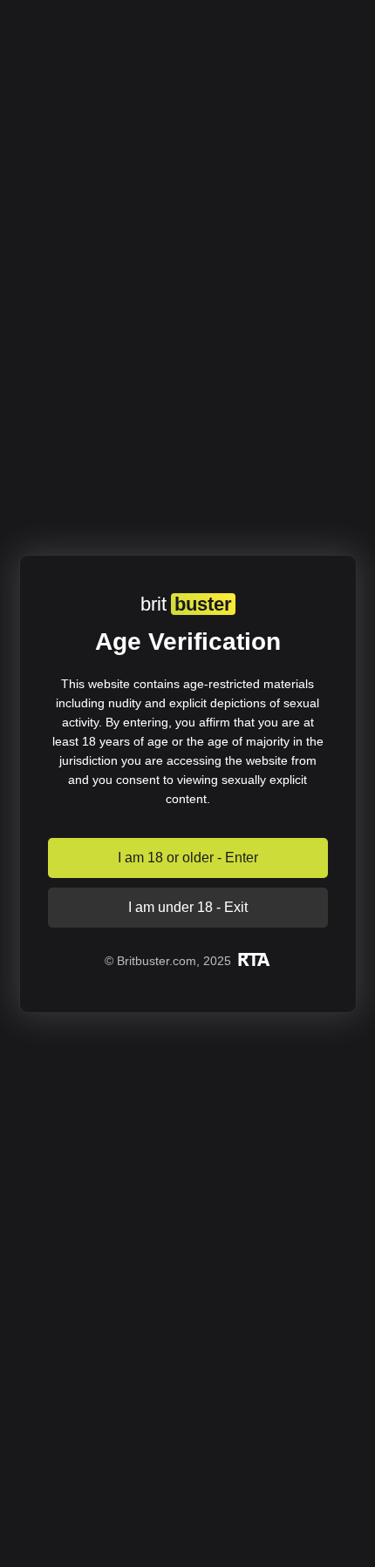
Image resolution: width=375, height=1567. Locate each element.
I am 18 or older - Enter (188, 857)
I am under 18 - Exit (188, 907)
